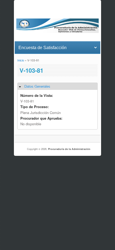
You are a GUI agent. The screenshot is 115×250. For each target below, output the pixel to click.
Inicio (20, 60)
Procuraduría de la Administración (69, 149)
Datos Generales (37, 86)
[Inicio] (57, 31)
